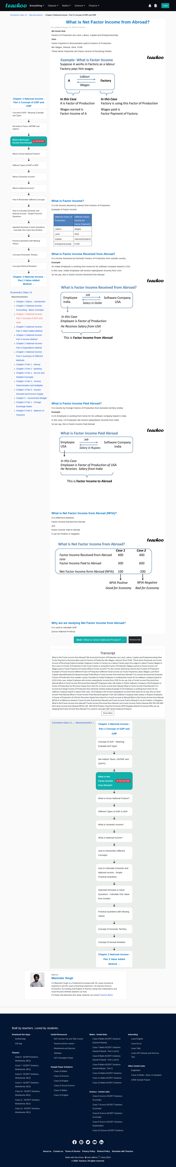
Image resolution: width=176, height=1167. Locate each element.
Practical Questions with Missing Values (26, 242)
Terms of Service (72, 1151)
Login (165, 6)
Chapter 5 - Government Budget (31, 398)
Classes (52, 5)
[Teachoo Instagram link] (81, 1142)
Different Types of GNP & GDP (25, 165)
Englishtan (135, 1070)
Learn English (137, 1039)
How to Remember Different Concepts (28, 200)
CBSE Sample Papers (140, 1080)
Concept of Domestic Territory (24, 255)
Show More (108, 713)
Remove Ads (135, 640)
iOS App (18, 1044)
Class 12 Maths (60, 1090)
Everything (36, 5)
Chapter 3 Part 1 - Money (28, 364)
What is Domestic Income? (23, 177)
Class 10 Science (61, 1076)
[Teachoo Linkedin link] (101, 1142)
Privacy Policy (88, 1151)
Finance (93, 5)
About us (47, 1151)
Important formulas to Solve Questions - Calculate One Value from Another (28, 228)
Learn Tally (136, 1048)
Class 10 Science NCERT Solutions (108, 1130)
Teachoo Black (106, 995)
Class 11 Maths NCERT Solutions (107, 1078)
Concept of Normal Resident (24, 266)
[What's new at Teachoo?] (150, 5)
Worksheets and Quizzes (64, 1048)
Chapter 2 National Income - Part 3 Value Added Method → (29, 280)
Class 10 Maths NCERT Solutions (107, 1073)
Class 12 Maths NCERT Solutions (107, 1083)
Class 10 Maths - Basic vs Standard (146, 1075)
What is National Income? (23, 188)
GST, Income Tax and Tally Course (68, 1039)
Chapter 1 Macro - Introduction (30, 301)
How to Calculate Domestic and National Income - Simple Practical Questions (27, 213)
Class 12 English (61, 1095)
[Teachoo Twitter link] (88, 1142)
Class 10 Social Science (64, 1086)
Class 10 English (61, 1081)
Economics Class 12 (18, 15)
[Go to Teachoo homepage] (16, 5)
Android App (20, 1039)
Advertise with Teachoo (122, 1151)
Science (79, 5)
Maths (65, 5)
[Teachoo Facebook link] (74, 1142)
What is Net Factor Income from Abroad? (28, 141)
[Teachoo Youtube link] (95, 1142)
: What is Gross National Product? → (100, 639)
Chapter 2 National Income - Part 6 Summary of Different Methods (29, 356)
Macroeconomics (36, 15)
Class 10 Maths (60, 1071)
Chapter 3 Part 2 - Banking (29, 369)
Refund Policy (103, 1151)
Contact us (58, 1151)
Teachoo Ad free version (64, 1044)
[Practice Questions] (156, 5)
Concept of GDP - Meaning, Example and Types (28, 114)
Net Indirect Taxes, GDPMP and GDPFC (25, 127)
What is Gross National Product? (26, 154)
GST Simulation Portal (63, 1058)
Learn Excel (136, 1044)
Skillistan (58, 1053)
